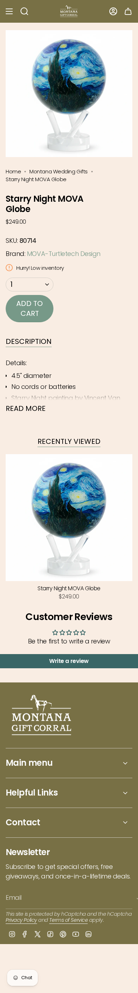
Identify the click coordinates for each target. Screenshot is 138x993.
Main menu (29, 763)
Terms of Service (68, 920)
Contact (23, 822)
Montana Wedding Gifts (58, 171)
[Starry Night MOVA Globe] (69, 517)
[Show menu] (9, 11)
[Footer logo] (42, 716)
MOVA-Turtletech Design (63, 253)
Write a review (69, 661)
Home (13, 171)
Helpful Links (32, 792)
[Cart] (128, 11)
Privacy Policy (21, 920)
